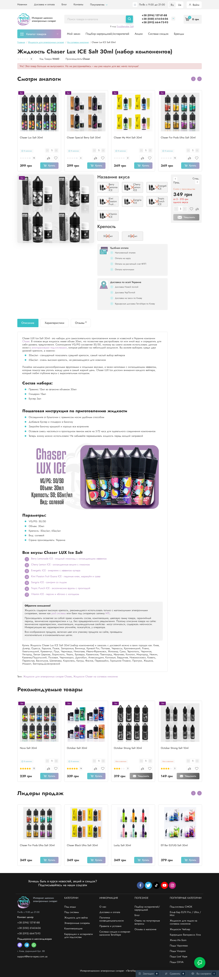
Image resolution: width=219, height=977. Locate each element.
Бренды (179, 34)
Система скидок (158, 34)
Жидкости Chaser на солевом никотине (95, 676)
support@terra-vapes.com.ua (32, 956)
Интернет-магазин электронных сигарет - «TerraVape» (109, 971)
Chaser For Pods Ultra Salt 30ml (178, 137)
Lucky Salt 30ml (122, 845)
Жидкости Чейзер (180, 929)
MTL (107, 613)
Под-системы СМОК (181, 907)
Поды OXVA (177, 962)
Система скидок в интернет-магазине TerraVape (114, 933)
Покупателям (97, 4)
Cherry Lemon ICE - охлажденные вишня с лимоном (60, 564)
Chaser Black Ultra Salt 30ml (82, 845)
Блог (64, 4)
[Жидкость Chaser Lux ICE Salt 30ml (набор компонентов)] (55, 209)
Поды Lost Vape (178, 956)
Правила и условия (110, 926)
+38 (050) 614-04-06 (155, 19)
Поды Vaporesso (179, 945)
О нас (102, 907)
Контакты (78, 4)
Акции (139, 34)
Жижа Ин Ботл (178, 940)
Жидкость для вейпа (76, 917)
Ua (179, 5)
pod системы (58, 613)
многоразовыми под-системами (49, 347)
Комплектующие (73, 928)
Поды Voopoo (178, 951)
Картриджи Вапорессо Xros (185, 935)
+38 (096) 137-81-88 (154, 15)
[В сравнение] (48, 158)
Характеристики (54, 323)
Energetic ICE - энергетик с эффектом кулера (55, 570)
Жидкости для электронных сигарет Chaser (47, 676)
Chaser (86, 59)
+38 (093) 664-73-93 (155, 22)
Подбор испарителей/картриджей (147, 908)
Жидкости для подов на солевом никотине (183, 922)
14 (81, 768)
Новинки (22, 4)
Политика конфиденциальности (111, 919)
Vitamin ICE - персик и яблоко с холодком (55, 594)
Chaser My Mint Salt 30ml (128, 137)
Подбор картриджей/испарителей (107, 34)
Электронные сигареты (77, 923)
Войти (195, 5)
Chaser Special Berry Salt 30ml (84, 137)
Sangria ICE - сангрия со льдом (49, 582)
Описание (27, 323)
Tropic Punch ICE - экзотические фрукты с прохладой (60, 588)
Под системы (71, 912)
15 (34, 158)
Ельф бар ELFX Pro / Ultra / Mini (185, 913)
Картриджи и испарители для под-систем (78, 935)
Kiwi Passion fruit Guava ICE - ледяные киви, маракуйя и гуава (65, 576)
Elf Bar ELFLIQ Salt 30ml (174, 845)
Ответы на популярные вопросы (147, 922)
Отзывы (81, 323)
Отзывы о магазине (145, 929)
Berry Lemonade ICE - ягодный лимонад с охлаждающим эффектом (69, 558)
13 (175, 158)
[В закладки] (56, 158)
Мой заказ (73, 34)
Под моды (70, 907)
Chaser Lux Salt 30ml (31, 137)
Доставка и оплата (44, 4)
